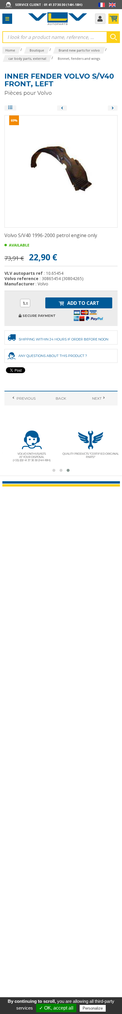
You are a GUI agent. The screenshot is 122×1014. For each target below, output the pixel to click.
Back (61, 398)
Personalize (93, 1008)
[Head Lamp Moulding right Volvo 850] (113, 108)
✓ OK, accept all (56, 1007)
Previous (26, 398)
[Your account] (100, 19)
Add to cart (82, 303)
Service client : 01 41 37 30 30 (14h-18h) (48, 4)
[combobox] (25, 303)
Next (96, 398)
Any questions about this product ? (52, 356)
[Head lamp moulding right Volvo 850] (62, 108)
